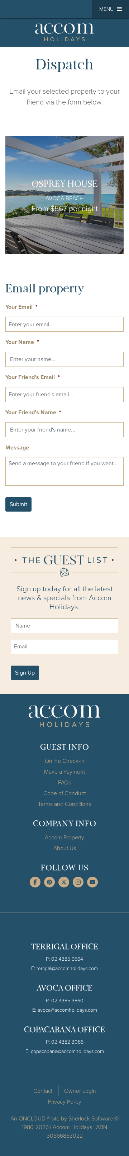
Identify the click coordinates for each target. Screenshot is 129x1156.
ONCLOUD (32, 1118)
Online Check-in (65, 761)
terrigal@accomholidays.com (67, 968)
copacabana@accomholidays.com (67, 1051)
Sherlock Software (90, 1118)
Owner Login (80, 1091)
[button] (110, 9)
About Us (64, 848)
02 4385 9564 (67, 958)
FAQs (64, 782)
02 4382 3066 (67, 1041)
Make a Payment (64, 771)
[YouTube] (92, 882)
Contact (42, 1091)
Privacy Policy (64, 1101)
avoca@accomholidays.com (67, 1009)
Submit (18, 504)
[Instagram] (78, 882)
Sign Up (25, 672)
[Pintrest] (49, 882)
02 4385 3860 (67, 1000)
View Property (64, 195)
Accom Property (64, 837)
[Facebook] (35, 882)
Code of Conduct (64, 793)
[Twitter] (63, 882)
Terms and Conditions (64, 804)
